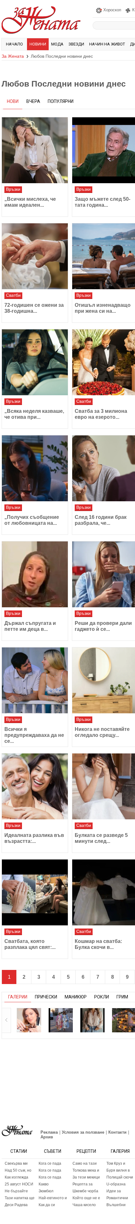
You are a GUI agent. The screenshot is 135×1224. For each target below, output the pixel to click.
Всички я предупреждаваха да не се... (34, 735)
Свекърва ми (16, 1163)
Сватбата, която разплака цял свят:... (30, 944)
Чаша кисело (84, 1205)
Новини (38, 44)
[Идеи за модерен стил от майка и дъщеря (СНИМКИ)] (60, 1020)
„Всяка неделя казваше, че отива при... (34, 414)
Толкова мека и (86, 1170)
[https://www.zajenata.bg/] (17, 1130)
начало (14, 44)
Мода (57, 44)
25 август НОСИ (19, 1184)
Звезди (76, 44)
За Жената (13, 56)
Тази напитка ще (20, 1198)
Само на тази (85, 1163)
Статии (18, 1151)
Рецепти (86, 1151)
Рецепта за (83, 1184)
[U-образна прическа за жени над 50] (29, 1020)
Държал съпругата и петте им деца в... (30, 626)
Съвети (52, 1151)
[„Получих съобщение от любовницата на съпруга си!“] (35, 468)
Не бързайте (16, 1191)
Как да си (47, 1205)
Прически (46, 996)
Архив (46, 1137)
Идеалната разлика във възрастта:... (34, 838)
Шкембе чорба (85, 1191)
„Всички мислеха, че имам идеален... (30, 202)
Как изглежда (16, 1177)
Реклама (49, 1132)
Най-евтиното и (53, 1198)
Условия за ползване (83, 1132)
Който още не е (86, 1198)
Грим (122, 996)
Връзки (13, 189)
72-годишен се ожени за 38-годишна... (34, 308)
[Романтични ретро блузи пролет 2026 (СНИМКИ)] (92, 1020)
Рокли (101, 996)
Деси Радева (16, 1205)
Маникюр (76, 996)
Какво (44, 1184)
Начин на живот (107, 44)
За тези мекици (86, 1177)
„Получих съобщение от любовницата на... (31, 520)
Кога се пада (50, 1163)
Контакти (117, 1132)
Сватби (13, 295)
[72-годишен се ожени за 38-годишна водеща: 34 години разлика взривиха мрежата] (35, 256)
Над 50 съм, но (18, 1170)
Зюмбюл (46, 1191)
